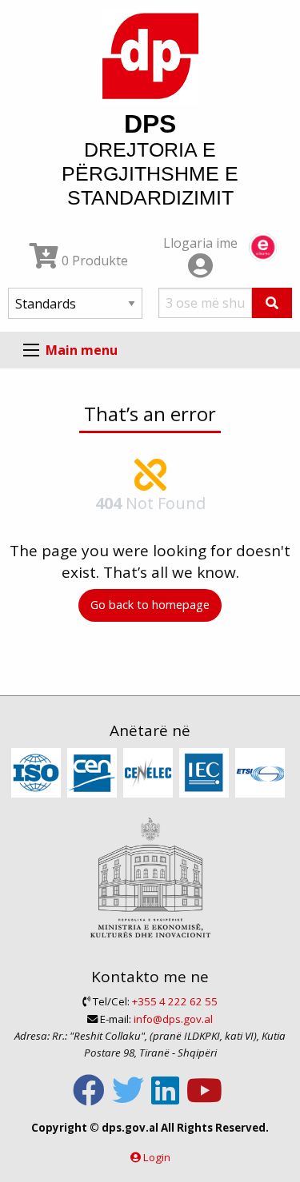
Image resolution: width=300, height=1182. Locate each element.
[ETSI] (262, 773)
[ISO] (38, 773)
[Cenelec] (150, 773)
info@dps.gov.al (173, 1019)
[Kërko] (272, 303)
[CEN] (94, 773)
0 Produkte (93, 260)
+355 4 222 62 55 (175, 1001)
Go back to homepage (150, 604)
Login (156, 1157)
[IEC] (206, 773)
